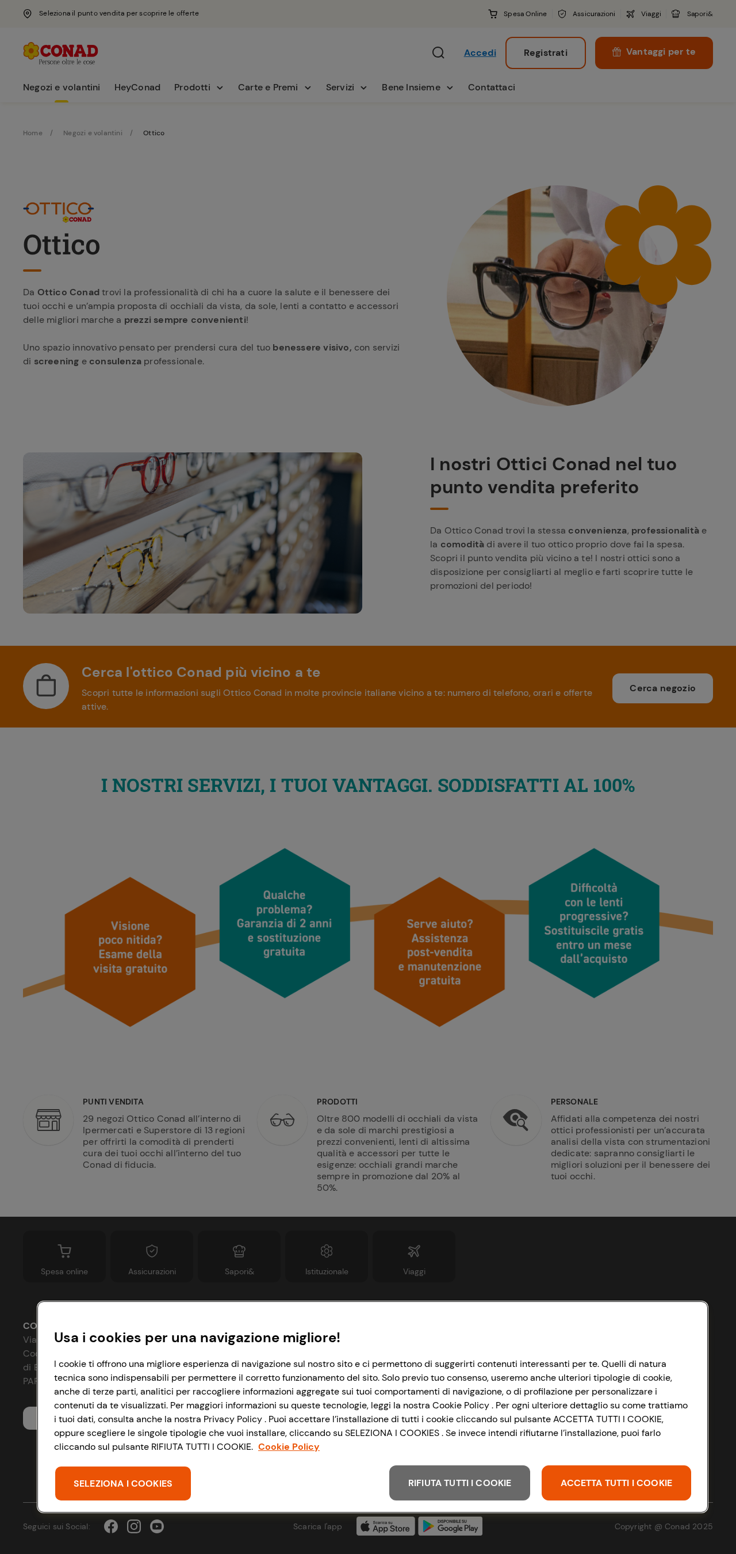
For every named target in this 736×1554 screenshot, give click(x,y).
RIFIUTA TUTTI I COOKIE (460, 1483)
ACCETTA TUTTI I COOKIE (616, 1483)
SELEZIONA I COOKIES (123, 1483)
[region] (372, 1407)
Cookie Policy (289, 1447)
